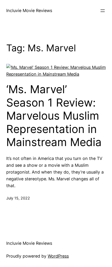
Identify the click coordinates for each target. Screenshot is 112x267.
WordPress (58, 256)
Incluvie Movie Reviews (29, 10)
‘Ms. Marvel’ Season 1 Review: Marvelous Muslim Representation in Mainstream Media (54, 116)
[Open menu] (102, 11)
